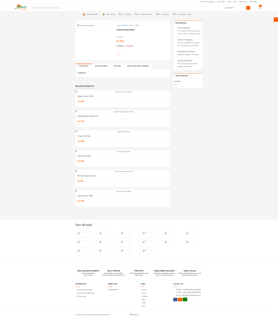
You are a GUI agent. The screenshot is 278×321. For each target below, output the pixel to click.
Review (117, 66)
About (144, 293)
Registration (243, 2)
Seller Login (253, 2)
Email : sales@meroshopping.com (188, 295)
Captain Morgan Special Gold (88, 116)
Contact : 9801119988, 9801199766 (188, 292)
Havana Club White (84, 156)
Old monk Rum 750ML (85, 196)
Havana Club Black (84, 136)
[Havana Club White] (122, 151)
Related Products (84, 86)
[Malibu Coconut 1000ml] (122, 91)
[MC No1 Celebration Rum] (122, 171)
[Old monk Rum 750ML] (122, 191)
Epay (144, 303)
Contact (144, 296)
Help (229, 2)
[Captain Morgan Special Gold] (122, 111)
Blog (143, 299)
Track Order (221, 2)
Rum (131, 25)
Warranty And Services (84, 290)
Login (235, 2)
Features (83, 66)
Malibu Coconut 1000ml (86, 96)
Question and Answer (138, 66)
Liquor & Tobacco (122, 25)
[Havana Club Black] (122, 131)
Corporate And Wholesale (85, 293)
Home (144, 290)
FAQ (143, 306)
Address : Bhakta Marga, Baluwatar (188, 289)
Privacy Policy (81, 296)
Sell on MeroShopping (207, 2)
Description (101, 66)
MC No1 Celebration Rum (86, 176)
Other (137, 25)
